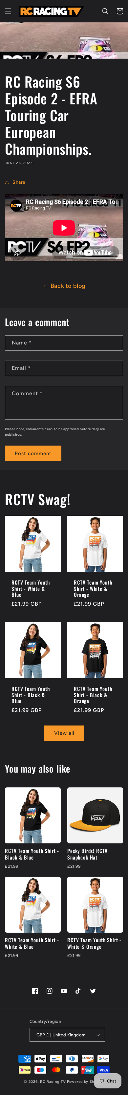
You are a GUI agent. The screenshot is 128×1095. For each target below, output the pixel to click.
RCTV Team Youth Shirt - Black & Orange (93, 695)
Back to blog (68, 285)
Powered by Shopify (85, 1082)
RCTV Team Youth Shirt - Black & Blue (30, 695)
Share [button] (19, 182)
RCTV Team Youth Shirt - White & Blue (30, 588)
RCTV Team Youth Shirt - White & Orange (93, 588)
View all (64, 733)
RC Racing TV (53, 1082)
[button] (8, 11)
